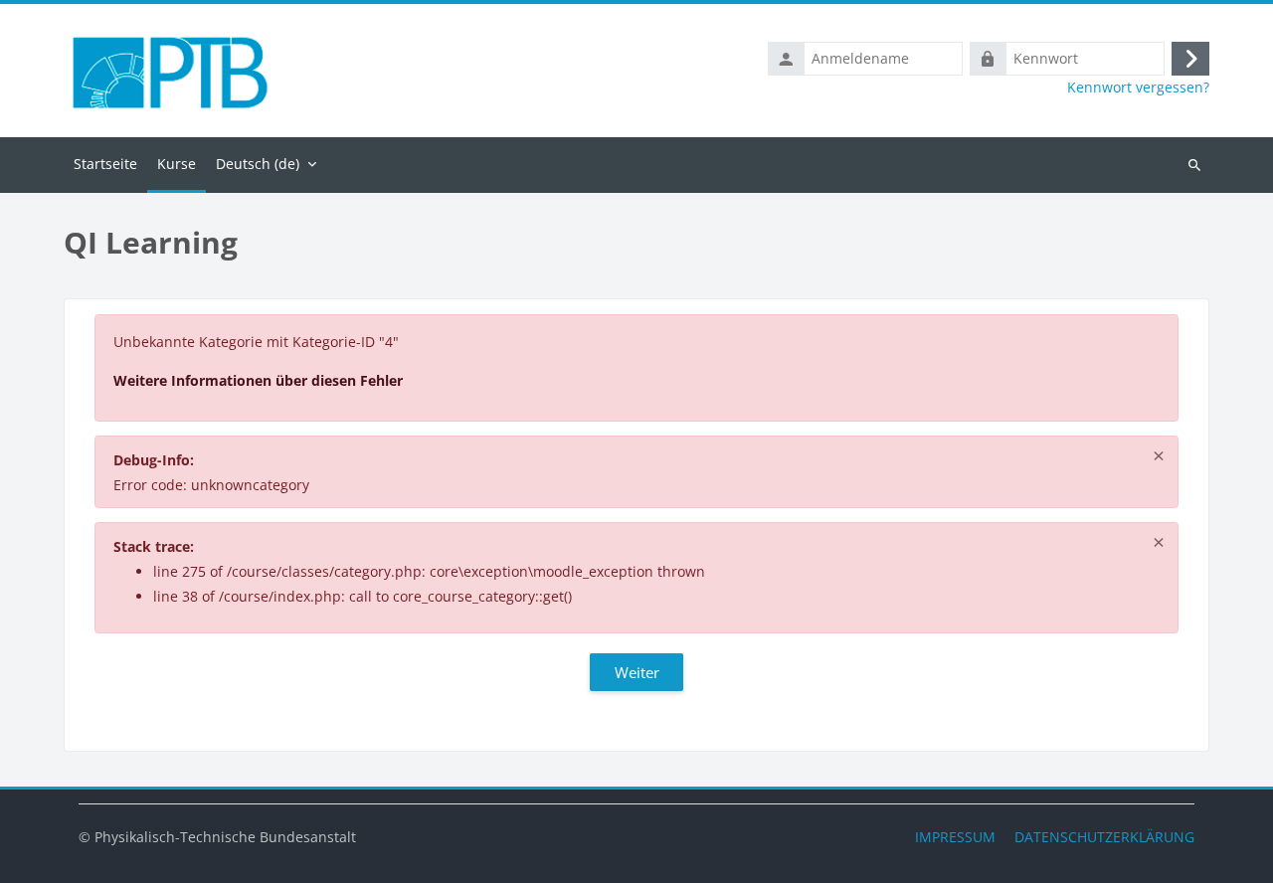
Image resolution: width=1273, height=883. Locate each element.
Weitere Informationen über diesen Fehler (258, 380)
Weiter (637, 672)
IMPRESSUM (955, 836)
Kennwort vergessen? (1138, 87)
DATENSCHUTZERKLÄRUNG (1104, 836)
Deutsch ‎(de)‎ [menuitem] (257, 163)
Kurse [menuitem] (176, 163)
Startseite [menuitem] (105, 163)
